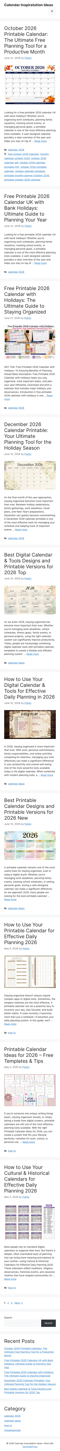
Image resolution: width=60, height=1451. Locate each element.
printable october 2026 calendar (22, 179)
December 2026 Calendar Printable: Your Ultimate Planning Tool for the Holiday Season (27, 436)
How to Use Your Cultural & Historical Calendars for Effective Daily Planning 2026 (26, 1179)
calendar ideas (16, 662)
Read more (40, 141)
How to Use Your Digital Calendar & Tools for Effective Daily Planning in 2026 (29, 688)
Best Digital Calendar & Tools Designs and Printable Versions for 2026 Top (28, 563)
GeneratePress (30, 1446)
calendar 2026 (16, 149)
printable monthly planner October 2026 (26, 175)
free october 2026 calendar (23, 154)
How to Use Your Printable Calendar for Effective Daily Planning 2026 (29, 933)
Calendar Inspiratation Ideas (28, 5)
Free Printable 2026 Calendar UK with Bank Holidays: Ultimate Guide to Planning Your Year (27, 208)
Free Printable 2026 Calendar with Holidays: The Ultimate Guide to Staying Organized (27, 300)
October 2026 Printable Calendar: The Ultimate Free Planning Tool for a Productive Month (26, 40)
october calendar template (30, 171)
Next (19, 1303)
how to (12, 1032)
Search (8, 1317)
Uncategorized (12, 1430)
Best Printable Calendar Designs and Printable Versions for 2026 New (29, 809)
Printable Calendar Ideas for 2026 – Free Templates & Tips (28, 1055)
